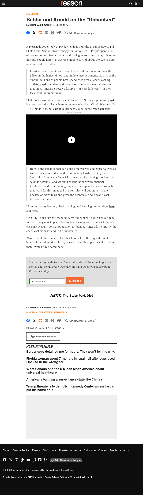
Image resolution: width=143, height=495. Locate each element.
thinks (37, 108)
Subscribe (75, 280)
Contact (102, 450)
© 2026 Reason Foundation (16, 470)
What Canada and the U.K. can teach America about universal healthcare (65, 370)
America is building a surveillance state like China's (64, 379)
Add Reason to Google (81, 33)
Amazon (125, 450)
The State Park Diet (71, 295)
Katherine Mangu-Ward (38, 25)
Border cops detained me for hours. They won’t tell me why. (70, 351)
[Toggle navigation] (4, 3)
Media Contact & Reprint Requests (45, 327)
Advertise (75, 450)
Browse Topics (21, 450)
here (112, 206)
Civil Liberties (45, 312)
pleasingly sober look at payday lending (53, 46)
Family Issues (60, 312)
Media (113, 450)
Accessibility (38, 470)
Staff (45, 450)
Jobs (53, 450)
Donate (63, 450)
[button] (137, 3)
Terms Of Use (67, 470)
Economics (32, 14)
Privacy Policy (52, 470)
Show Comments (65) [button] (45, 336)
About (6, 450)
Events (36, 450)
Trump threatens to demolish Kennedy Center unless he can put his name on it (70, 388)
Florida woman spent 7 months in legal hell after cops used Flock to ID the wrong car (70, 360)
